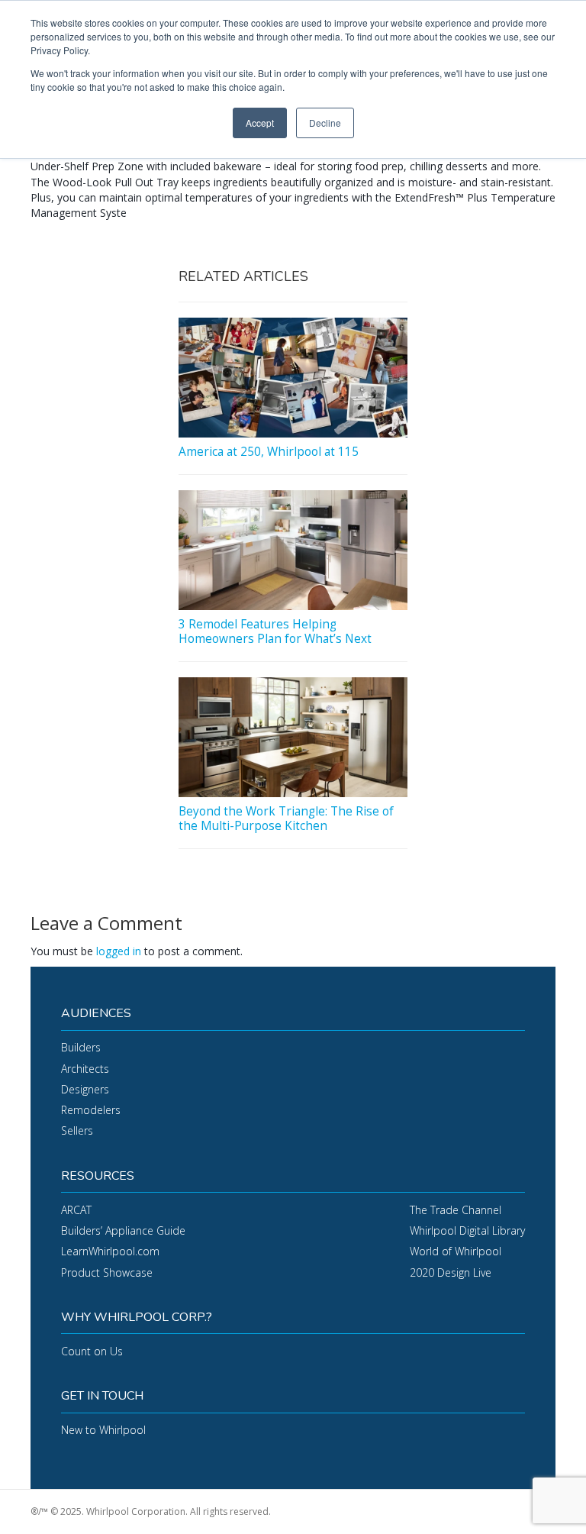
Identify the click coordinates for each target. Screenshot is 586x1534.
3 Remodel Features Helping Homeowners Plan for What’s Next (275, 631)
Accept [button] (260, 122)
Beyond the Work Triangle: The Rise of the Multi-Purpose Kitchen (286, 818)
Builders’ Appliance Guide (123, 1230)
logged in (118, 951)
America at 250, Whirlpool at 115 (269, 452)
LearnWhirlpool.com (110, 1251)
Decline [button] (325, 122)
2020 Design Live (450, 1272)
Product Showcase (107, 1272)
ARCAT (76, 1210)
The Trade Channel (455, 1210)
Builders (81, 1047)
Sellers (77, 1130)
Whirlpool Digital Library (467, 1230)
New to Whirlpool (103, 1430)
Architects (85, 1068)
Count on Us (92, 1351)
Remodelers (91, 1110)
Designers (85, 1089)
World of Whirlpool (455, 1251)
